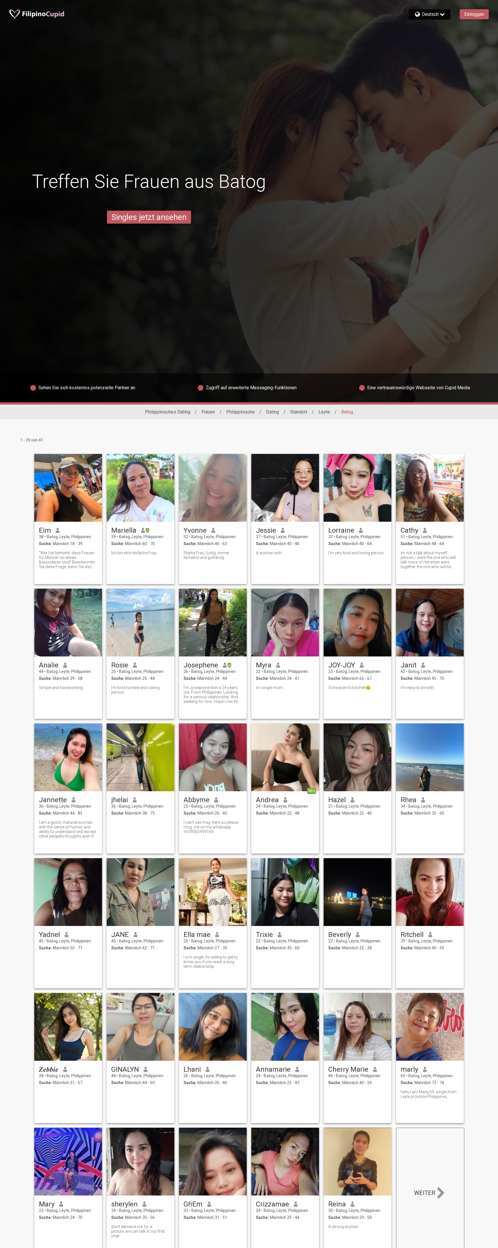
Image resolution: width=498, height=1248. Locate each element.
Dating (272, 412)
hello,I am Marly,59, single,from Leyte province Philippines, (428, 1094)
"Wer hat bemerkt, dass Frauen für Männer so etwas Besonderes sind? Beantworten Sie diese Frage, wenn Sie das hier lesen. (67, 560)
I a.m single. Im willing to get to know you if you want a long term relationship (211, 962)
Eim (45, 530)
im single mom (269, 687)
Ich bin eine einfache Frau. (134, 553)
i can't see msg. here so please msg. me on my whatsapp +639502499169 (211, 827)
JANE (120, 935)
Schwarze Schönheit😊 (349, 687)
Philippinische (240, 412)
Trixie (264, 935)
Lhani (192, 1069)
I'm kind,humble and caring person (135, 690)
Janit (408, 665)
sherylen (124, 1204)
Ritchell (412, 935)
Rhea (408, 800)
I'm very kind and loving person (356, 553)
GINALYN (125, 1069)
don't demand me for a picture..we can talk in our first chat (138, 1231)
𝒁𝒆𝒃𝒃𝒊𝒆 (49, 1069)
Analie (49, 665)
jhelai (119, 800)
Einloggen (474, 14)
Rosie (119, 665)
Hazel (337, 800)
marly (409, 1069)
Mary (46, 1204)
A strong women (343, 1226)
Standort (298, 412)
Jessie (266, 530)
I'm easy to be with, (418, 687)
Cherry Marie (348, 1069)
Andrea (267, 800)
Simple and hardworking (61, 687)
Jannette (53, 800)
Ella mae (197, 935)
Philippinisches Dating (167, 412)
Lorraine (341, 530)
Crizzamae (272, 1204)
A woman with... (270, 553)
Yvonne (195, 530)
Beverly (339, 935)
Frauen (208, 412)
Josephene (201, 665)
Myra (263, 665)
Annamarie (273, 1069)
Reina (337, 1204)
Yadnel (49, 935)
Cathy (409, 530)
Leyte (324, 412)
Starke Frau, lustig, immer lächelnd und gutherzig (206, 555)
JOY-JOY (341, 665)
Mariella (123, 530)
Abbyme (197, 800)
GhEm (193, 1204)
